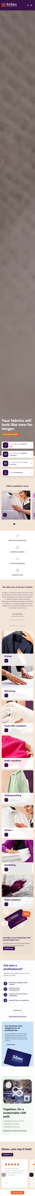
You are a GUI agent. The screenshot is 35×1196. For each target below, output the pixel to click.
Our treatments (17, 614)
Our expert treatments (17, 620)
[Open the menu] (31, 5)
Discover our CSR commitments (15, 1130)
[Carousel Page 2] (17, 524)
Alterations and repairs (17, 625)
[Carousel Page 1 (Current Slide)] (14, 524)
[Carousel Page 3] (21, 524)
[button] (14, 1171)
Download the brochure (17, 1016)
